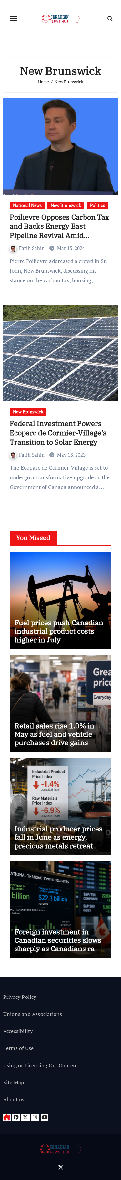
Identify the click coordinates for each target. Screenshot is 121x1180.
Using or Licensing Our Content (40, 1065)
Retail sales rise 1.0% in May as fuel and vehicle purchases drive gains (54, 734)
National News (27, 205)
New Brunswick (66, 205)
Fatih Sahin (32, 248)
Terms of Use (18, 1048)
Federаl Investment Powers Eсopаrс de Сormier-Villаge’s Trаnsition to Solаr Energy (58, 432)
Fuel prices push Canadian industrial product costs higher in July (59, 631)
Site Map (13, 1082)
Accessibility (18, 1031)
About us (14, 1099)
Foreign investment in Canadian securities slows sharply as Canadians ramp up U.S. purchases (60, 944)
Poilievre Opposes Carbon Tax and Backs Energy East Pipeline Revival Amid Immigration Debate (59, 230)
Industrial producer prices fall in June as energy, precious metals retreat (59, 837)
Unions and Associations (32, 1014)
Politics (97, 205)
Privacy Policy (19, 996)
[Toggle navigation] (13, 19)
